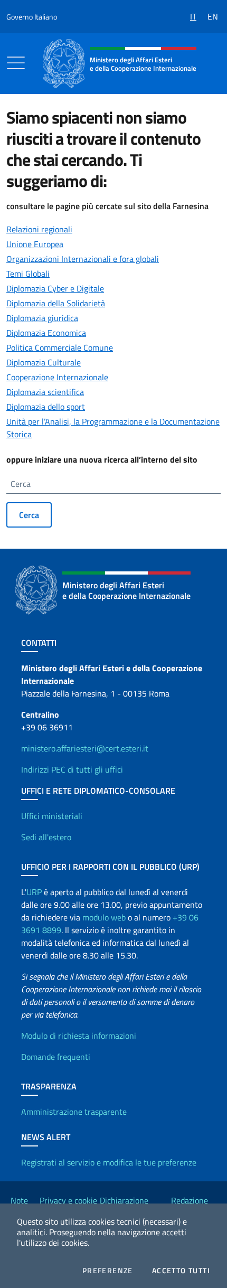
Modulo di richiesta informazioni (78, 1035)
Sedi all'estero (46, 837)
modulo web (104, 917)
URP (34, 892)
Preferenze (107, 1270)
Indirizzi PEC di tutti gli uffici (72, 769)
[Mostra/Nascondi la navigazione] (15, 62)
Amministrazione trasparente (74, 1111)
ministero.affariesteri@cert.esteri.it (84, 748)
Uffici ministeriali (51, 816)
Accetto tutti (181, 1270)
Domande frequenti (55, 1056)
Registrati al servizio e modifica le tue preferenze (108, 1162)
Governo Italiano (31, 16)
